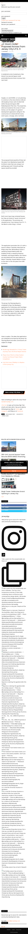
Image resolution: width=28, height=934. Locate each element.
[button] (14, 463)
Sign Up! (14, 470)
